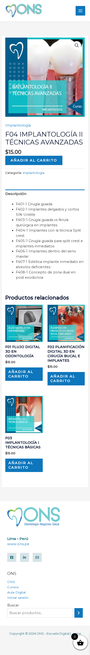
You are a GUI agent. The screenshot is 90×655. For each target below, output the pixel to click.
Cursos (12, 587)
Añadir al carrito (34, 160)
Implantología (18, 125)
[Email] (37, 557)
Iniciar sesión (18, 597)
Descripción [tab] (15, 194)
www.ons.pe (18, 544)
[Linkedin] (24, 557)
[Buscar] (78, 613)
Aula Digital (16, 592)
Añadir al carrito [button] (20, 374)
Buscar (13, 605)
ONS (11, 582)
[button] (76, 45)
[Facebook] (11, 557)
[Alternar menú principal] (80, 11)
